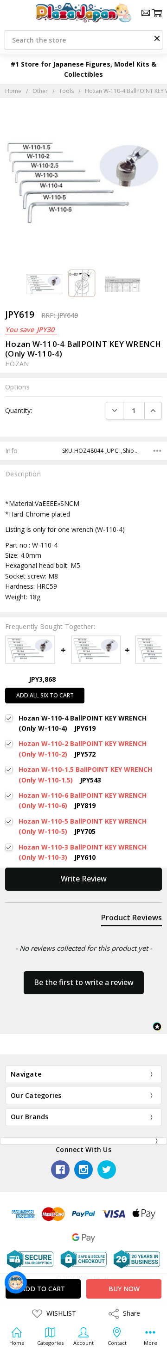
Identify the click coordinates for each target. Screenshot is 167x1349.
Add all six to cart (45, 695)
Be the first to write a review (84, 982)
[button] (156, 37)
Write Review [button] (84, 879)
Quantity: (18, 410)
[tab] (131, 919)
